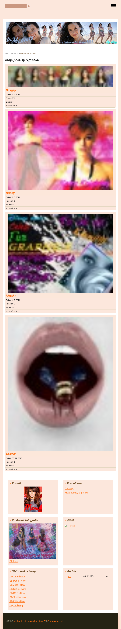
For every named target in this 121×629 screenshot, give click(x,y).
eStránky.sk (20, 621)
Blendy (10, 192)
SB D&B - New (17, 593)
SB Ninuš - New (17, 589)
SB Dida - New (17, 601)
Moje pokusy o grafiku (76, 492)
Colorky (10, 453)
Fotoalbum (14, 53)
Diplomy (69, 488)
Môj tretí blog (16, 605)
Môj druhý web (17, 576)
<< (69, 576)
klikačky (11, 295)
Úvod (7, 53)
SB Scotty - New (18, 597)
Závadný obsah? (37, 621)
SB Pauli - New (17, 580)
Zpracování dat (55, 621)
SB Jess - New (17, 585)
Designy (11, 90)
